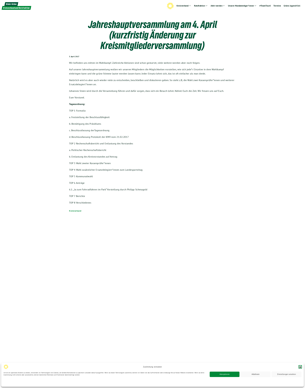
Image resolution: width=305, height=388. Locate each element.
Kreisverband (75, 211)
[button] (300, 367)
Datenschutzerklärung (11, 382)
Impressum (39, 382)
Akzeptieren (225, 374)
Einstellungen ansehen (286, 374)
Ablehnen (255, 374)
